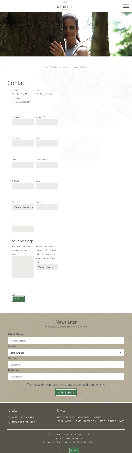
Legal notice (65, 421)
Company (15, 138)
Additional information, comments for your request (22, 250)
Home (46, 67)
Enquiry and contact (79, 67)
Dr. (41, 94)
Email (38, 138)
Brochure (84, 417)
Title (37, 90)
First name (16, 117)
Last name (40, 117)
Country (15, 202)
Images (97, 417)
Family (18, 98)
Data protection (86, 421)
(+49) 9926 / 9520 (23, 417)
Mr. (17, 94)
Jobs (122, 421)
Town (38, 181)
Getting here (107, 421)
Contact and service (60, 67)
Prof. (51, 94)
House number (42, 159)
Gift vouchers (65, 417)
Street (14, 159)
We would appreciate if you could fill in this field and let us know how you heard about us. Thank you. (46, 254)
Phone (38, 202)
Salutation (16, 90)
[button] (60, 450)
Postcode (15, 181)
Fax (13, 223)
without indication (24, 102)
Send (18, 298)
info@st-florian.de (24, 422)
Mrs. (27, 94)
